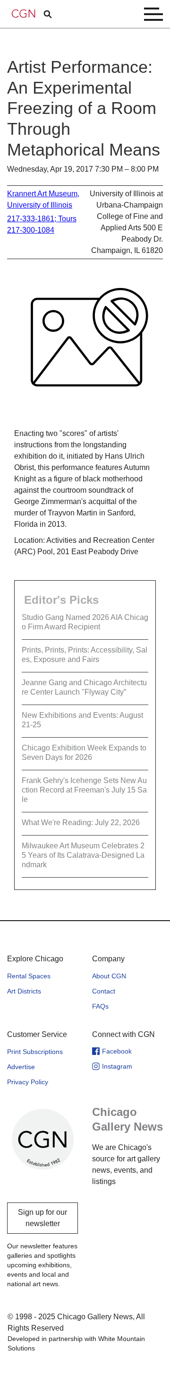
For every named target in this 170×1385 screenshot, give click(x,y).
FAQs (100, 1006)
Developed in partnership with (76, 1343)
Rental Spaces (29, 976)
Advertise (21, 1066)
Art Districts (24, 991)
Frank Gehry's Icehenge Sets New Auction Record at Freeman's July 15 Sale (84, 789)
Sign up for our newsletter (42, 1218)
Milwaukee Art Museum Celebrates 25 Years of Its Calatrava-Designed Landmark (83, 855)
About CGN (109, 976)
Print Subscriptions (35, 1051)
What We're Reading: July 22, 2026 (81, 823)
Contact (103, 991)
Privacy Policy (27, 1082)
